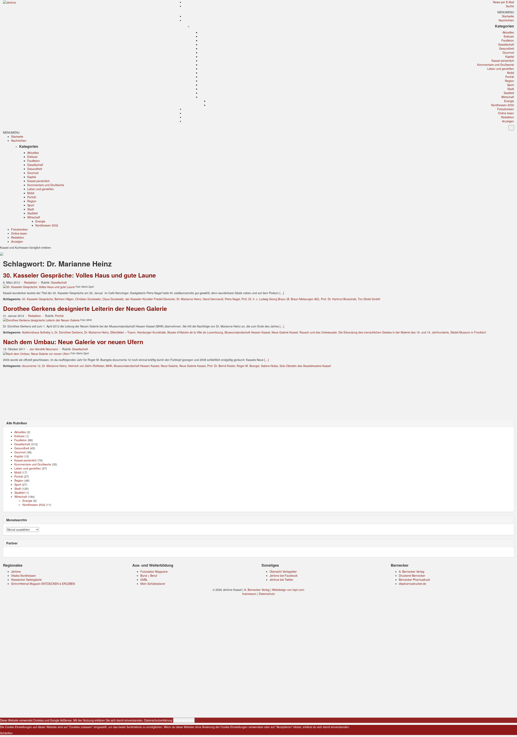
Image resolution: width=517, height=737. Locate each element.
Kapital (509, 57)
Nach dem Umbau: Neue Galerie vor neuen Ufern (73, 341)
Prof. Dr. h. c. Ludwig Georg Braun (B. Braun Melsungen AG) (280, 299)
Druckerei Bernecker (412, 575)
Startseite (508, 16)
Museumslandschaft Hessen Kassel (247, 332)
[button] (505, 12)
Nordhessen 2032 (502, 105)
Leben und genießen (500, 69)
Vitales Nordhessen (23, 575)
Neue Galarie (169, 366)
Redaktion (507, 117)
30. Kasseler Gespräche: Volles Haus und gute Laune (79, 275)
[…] (282, 293)
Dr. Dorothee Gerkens (69, 332)
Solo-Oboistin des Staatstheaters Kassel (305, 366)
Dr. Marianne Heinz (189, 299)
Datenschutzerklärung (158, 720)
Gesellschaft (506, 44)
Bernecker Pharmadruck (414, 580)
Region (509, 81)
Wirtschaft (507, 97)
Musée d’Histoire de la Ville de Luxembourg (195, 332)
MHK (109, 366)
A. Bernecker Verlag (411, 571)
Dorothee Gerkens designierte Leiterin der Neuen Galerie (85, 308)
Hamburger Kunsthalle (151, 332)
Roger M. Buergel (248, 366)
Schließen (6, 733)
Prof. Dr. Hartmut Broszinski (338, 299)
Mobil (510, 73)
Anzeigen (508, 121)
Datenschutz (267, 594)
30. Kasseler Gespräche (37, 299)
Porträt (509, 77)
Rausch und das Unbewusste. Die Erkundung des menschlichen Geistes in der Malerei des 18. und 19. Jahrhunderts (374, 332)
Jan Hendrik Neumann (43, 349)
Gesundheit (506, 48)
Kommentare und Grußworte (495, 65)
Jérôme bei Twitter (281, 580)
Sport (510, 85)
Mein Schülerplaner (152, 584)
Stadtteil (509, 93)
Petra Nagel (232, 299)
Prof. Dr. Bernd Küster (221, 366)
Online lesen (506, 113)
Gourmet (508, 52)
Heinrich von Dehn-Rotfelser (86, 366)
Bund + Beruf (148, 575)
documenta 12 (31, 366)
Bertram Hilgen (64, 299)
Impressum (249, 594)
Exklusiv (509, 36)
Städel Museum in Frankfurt (468, 332)
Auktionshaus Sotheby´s (37, 332)
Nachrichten (506, 20)
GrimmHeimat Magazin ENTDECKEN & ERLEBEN (43, 584)
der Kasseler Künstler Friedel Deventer (150, 299)
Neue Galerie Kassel (285, 332)
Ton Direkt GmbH (369, 299)
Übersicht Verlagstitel (283, 571)
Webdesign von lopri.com (288, 590)
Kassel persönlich (503, 61)
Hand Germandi (213, 299)
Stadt (510, 89)
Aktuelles (508, 32)
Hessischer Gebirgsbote (26, 580)
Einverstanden (184, 720)
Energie (509, 101)
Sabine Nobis (269, 366)
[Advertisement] (258, 393)
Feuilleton (507, 40)
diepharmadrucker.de (412, 584)
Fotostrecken (505, 109)
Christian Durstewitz (88, 299)
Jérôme (16, 571)
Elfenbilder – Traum (123, 332)
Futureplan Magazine (154, 571)
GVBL (144, 580)
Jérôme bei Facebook (283, 575)
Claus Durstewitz (113, 299)
